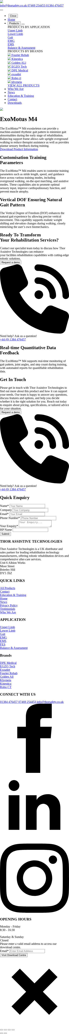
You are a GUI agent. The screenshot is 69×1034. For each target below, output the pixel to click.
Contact (12, 99)
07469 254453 (37, 5)
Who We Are (16, 89)
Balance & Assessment (21, 47)
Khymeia (5, 680)
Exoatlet (5, 669)
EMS (11, 44)
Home (11, 19)
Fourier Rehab (20, 55)
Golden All (6, 676)
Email (4, 514)
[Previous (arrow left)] (1, 1033)
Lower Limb (15, 34)
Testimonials (7, 608)
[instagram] (34, 911)
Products (14, 23)
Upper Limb (15, 30)
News (11, 92)
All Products (7, 588)
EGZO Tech (19, 66)
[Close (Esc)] (13, 1029)
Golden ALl (19, 62)
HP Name (6, 529)
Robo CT (6, 687)
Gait (10, 37)
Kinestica (17, 59)
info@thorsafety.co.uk (14, 5)
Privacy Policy (9, 605)
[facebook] (34, 771)
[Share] (9, 1029)
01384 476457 (55, 5)
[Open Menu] (1, 10)
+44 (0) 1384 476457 (13, 339)
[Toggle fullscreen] (5, 1029)
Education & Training (21, 95)
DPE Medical (20, 70)
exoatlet (16, 74)
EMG (11, 40)
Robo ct (16, 78)
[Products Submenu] (23, 24)
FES (2, 644)
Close (13, 15)
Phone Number (10, 518)
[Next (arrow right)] (5, 1033)
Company (6, 510)
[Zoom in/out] (1, 1029)
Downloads (15, 102)
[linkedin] (34, 841)
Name (4, 505)
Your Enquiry (9, 526)
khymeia (17, 82)
